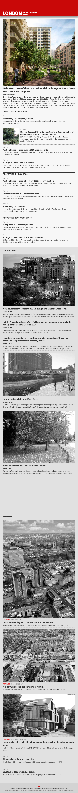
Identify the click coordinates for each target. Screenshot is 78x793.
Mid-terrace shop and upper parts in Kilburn (23, 686)
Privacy (48, 788)
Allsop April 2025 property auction (18, 224)
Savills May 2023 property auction (18, 118)
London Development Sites (24, 788)
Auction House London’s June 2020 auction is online (26, 150)
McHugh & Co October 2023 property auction (23, 237)
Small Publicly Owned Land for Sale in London (24, 465)
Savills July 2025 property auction (19, 771)
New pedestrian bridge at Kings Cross (20, 399)
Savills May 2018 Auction (14, 206)
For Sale (6, 619)
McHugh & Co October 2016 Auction (19, 162)
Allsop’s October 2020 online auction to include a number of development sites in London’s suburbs (47, 133)
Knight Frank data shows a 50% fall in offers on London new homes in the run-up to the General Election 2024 (37, 323)
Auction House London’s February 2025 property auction (28, 181)
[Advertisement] (40, 5)
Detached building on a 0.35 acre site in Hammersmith (28, 622)
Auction (5, 116)
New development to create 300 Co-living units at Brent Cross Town (35, 308)
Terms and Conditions (57, 788)
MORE (72, 317)
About (66, 788)
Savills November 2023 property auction (21, 193)
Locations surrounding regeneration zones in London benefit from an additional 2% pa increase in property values (35, 339)
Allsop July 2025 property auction (18, 759)
